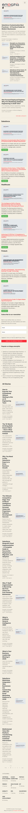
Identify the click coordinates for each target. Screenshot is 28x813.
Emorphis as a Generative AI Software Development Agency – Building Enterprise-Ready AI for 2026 (17, 46)
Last (22, 767)
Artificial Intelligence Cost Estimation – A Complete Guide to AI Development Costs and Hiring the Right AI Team (17, 59)
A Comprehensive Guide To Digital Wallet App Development (13, 300)
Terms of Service (11, 337)
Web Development (7, 610)
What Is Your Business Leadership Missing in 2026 (6, 655)
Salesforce (15, 39)
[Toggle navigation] (25, 2)
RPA (12, 791)
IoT (20, 784)
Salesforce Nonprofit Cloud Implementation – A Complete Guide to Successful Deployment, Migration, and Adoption (8, 549)
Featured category (21, 116)
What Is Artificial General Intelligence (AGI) (6, 621)
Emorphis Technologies (7, 39)
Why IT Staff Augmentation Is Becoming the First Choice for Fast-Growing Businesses (7, 588)
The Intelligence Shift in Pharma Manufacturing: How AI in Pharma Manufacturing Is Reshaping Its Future (12, 205)
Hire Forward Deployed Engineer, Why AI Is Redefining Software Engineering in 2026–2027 (13, 101)
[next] (19, 767)
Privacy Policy (21, 337)
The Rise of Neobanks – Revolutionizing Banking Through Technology (13, 270)
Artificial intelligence (17, 110)
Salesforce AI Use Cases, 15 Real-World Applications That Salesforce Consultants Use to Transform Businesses (18, 72)
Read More (4, 149)
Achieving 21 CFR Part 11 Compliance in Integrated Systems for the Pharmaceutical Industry (14, 236)
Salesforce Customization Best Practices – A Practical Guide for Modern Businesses (13, 27)
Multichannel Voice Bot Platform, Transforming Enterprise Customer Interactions (7, 734)
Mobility (5, 791)
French (4, 784)
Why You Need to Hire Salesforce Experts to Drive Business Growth (7, 462)
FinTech (21, 777)
